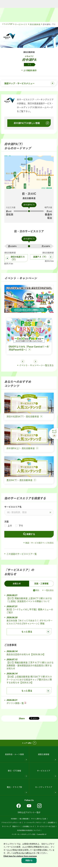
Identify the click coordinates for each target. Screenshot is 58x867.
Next (35, 361)
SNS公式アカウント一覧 (28, 812)
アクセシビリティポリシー (10, 822)
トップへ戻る (26, 743)
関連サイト (16, 826)
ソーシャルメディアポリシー (33, 822)
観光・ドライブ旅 (14, 787)
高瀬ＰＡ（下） (40, 257)
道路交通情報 (43, 754)
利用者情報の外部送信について (27, 830)
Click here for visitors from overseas (20, 856)
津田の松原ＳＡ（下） (18, 258)
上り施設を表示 (30, 70)
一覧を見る (49, 590)
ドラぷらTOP (7, 24)
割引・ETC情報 (14, 771)
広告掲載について (28, 826)
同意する (29, 860)
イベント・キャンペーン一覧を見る (36, 365)
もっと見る (26, 632)
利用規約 (14, 818)
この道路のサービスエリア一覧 (21, 554)
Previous (22, 361)
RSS (37, 590)
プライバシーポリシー (24, 853)
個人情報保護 (24, 818)
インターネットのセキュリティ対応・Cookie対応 (28, 834)
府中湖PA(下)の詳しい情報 (27, 123)
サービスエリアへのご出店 (46, 826)
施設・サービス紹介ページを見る (39, 543)
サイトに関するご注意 (38, 818)
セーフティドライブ (43, 787)
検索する (30, 534)
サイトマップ (6, 826)
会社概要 (51, 822)
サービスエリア (21, 24)
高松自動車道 (35, 24)
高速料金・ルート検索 (14, 754)
